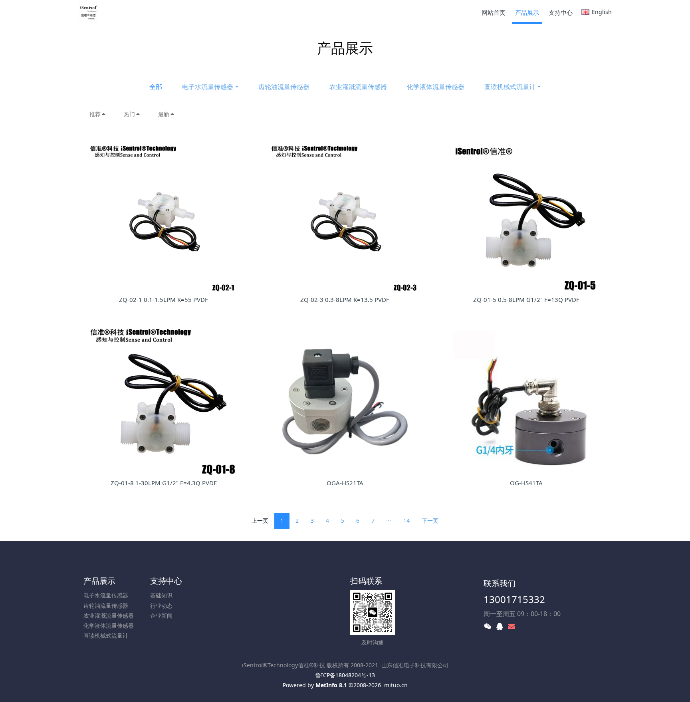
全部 (155, 86)
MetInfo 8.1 (331, 685)
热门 (129, 114)
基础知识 (161, 595)
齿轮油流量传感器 (283, 86)
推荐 (95, 114)
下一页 (430, 520)
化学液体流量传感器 (435, 86)
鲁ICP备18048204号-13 (345, 675)
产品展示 (99, 580)
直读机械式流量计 (509, 86)
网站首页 (494, 12)
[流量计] (88, 12)
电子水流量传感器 (207, 86)
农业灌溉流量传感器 (358, 86)
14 (406, 520)
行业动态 (161, 605)
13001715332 (514, 599)
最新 (163, 114)
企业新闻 (161, 615)
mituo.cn (396, 685)
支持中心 (166, 580)
